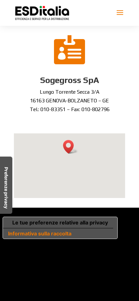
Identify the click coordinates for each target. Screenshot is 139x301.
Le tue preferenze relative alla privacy (60, 222)
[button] (70, 146)
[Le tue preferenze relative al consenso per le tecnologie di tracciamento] (6, 185)
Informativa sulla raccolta (39, 233)
